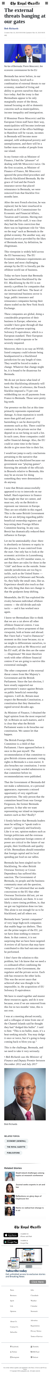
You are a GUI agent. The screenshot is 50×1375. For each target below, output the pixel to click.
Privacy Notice (36, 1331)
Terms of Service (37, 1336)
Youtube (35, 1346)
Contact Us (14, 1327)
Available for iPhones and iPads (26, 1235)
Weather (34, 1300)
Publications (13, 1152)
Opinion (13, 1311)
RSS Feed (35, 1352)
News (12, 1290)
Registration (35, 1325)
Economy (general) (16, 1141)
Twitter (14, 1352)
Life (11, 1306)
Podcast (35, 1357)
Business (13, 1295)
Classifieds (34, 1295)
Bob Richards (11, 28)
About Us (13, 1321)
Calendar (34, 1306)
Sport (12, 1300)
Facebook (15, 1346)
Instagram (15, 1357)
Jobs (32, 1290)
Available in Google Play (24, 1241)
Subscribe (13, 1332)
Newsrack (34, 1311)
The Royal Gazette (16, 1147)
